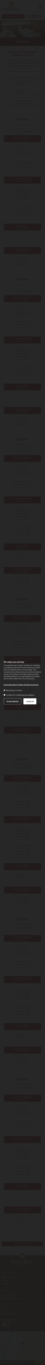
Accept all (29, 701)
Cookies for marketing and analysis (20, 695)
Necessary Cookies (14, 690)
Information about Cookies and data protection (21, 685)
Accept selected (12, 701)
